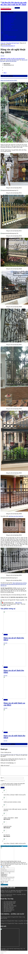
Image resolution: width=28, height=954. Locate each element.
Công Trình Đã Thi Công (10, 37)
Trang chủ (3, 43)
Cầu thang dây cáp (8, 27)
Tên (2, 778)
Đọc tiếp (6, 634)
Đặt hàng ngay (4, 884)
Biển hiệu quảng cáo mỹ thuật (11, 30)
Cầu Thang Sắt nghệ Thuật (10, 36)
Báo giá (5, 40)
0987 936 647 (18, 602)
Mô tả (5, 72)
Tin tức (5, 39)
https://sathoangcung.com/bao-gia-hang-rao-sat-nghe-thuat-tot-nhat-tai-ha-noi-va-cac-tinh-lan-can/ (14, 584)
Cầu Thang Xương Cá (9, 24)
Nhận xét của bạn (5, 765)
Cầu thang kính (7, 23)
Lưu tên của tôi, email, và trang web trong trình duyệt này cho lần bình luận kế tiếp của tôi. (13, 784)
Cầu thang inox (7, 28)
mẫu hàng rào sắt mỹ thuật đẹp (16, 516)
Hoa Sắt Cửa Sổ (7, 26)
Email (2, 780)
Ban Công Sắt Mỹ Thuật (9, 16)
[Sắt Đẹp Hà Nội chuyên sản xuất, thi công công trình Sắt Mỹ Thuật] (14, 4)
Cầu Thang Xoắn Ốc (9, 21)
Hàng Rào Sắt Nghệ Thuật (10, 19)
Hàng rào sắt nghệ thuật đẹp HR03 (9, 80)
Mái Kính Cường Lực (9, 20)
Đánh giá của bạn (5, 762)
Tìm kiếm (17, 7)
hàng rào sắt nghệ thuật (10, 61)
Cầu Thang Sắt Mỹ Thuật (10, 15)
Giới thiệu (6, 35)
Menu (2, 32)
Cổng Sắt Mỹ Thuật (8, 17)
